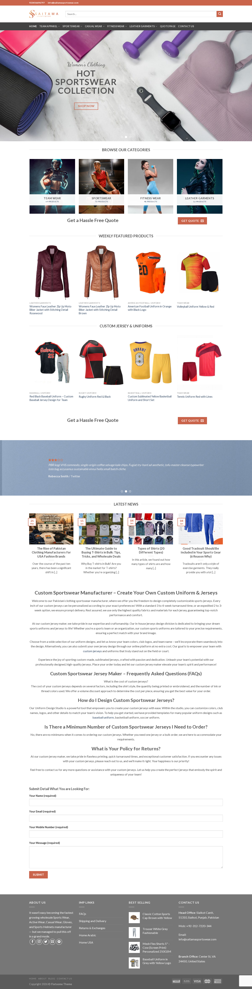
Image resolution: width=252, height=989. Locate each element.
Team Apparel (48, 26)
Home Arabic (87, 935)
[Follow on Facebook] (33, 942)
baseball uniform (103, 717)
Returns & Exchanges (92, 928)
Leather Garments (142, 26)
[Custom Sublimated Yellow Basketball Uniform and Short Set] (150, 362)
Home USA (86, 942)
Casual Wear (93, 26)
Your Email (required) (42, 811)
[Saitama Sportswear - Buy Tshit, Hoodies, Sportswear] (44, 14)
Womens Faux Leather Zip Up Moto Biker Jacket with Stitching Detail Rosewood (50, 310)
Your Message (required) (44, 842)
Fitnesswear (116, 26)
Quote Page (168, 26)
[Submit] (220, 14)
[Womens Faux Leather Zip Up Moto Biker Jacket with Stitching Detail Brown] (101, 272)
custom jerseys (92, 651)
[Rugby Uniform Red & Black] (101, 362)
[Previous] (9, 86)
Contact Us (186, 26)
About (42, 978)
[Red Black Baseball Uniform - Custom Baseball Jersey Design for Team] (52, 362)
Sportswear (71, 26)
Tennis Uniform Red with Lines (195, 396)
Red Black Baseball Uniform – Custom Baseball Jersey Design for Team (51, 398)
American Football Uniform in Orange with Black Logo (150, 308)
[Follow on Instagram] (39, 942)
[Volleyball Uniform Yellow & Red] (199, 272)
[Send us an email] (52, 942)
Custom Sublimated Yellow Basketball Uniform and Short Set (150, 398)
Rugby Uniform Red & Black (95, 396)
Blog (51, 978)
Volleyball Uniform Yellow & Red (195, 306)
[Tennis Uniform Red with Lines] (199, 362)
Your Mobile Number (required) (48, 827)
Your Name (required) (42, 795)
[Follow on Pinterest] (59, 942)
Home (33, 26)
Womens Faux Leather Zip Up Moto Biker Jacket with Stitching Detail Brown (100, 310)
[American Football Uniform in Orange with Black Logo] (150, 272)
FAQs (82, 913)
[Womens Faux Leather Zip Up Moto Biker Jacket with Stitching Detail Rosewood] (52, 272)
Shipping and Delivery (92, 921)
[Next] (242, 86)
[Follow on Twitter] (46, 942)
